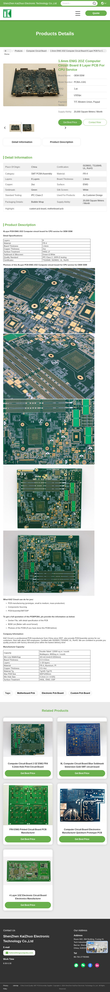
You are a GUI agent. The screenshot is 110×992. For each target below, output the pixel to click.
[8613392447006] (76, 965)
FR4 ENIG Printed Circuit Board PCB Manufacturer (28, 831)
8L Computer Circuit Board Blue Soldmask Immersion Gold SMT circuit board (82, 765)
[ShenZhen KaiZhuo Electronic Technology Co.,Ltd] (18, 13)
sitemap (15, 985)
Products (18, 51)
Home (7, 50)
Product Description (61, 142)
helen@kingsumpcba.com (21, 953)
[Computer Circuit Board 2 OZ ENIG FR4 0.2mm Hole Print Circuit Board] (28, 739)
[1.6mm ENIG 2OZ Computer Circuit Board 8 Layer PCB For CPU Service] (35, 88)
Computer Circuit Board (36, 51)
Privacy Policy (5, 987)
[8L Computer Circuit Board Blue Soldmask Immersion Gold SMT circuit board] (82, 739)
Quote (96, 13)
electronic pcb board (53, 693)
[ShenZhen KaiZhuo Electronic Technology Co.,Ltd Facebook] (90, 965)
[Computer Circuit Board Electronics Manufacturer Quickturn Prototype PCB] (82, 805)
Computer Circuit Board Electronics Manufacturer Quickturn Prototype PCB (82, 831)
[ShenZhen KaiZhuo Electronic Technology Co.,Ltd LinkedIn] (97, 965)
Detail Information (22, 142)
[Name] (94, 3)
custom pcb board (80, 693)
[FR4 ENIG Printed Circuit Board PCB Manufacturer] (28, 805)
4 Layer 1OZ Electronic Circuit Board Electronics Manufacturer (28, 897)
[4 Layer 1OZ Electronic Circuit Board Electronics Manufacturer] (28, 871)
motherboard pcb (26, 693)
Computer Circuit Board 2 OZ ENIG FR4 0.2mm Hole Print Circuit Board (28, 765)
